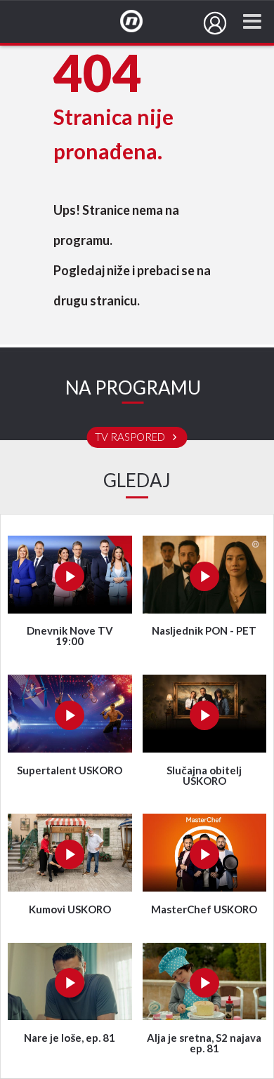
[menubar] (215, 23)
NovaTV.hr (140, 22)
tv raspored (131, 437)
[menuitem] (215, 23)
